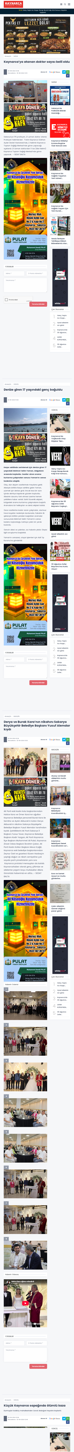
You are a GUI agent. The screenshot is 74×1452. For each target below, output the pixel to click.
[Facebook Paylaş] (68, 75)
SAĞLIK (16, 56)
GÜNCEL (16, 384)
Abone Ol (44, 72)
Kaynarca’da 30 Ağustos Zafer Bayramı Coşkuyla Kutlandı (42, 10)
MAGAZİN (16, 716)
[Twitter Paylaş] (64, 72)
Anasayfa (8, 56)
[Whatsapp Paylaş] (68, 72)
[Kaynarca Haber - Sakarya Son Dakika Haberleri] (13, 4)
